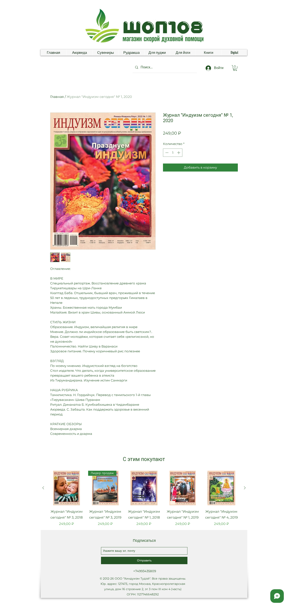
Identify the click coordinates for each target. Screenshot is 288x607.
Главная (57, 97)
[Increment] (179, 153)
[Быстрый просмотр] (66, 488)
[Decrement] (166, 153)
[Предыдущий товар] (43, 487)
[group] (144, 498)
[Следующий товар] (244, 487)
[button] (235, 68)
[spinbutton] (172, 153)
